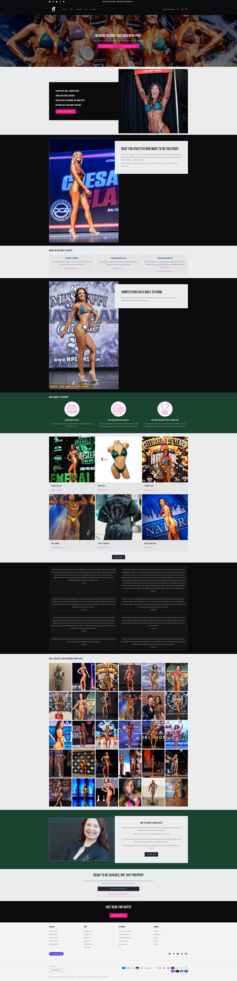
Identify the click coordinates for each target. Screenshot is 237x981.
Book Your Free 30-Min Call (65, 111)
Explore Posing (117, 268)
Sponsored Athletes (54, 944)
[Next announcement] (146, 2)
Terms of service (87, 976)
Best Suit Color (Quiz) (124, 934)
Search (155, 944)
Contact (156, 937)
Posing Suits (87, 937)
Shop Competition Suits (129, 46)
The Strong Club (53, 941)
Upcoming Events (123, 944)
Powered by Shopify (64, 976)
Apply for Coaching (108, 46)
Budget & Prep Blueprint (125, 937)
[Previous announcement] (91, 2)
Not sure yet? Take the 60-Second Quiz (118, 894)
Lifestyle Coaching (53, 937)
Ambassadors (157, 934)
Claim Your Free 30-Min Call (118, 889)
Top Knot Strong (56, 976)
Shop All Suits (118, 557)
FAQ (120, 947)
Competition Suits (88, 931)
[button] (65, 9)
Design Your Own (56, 490)
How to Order (87, 947)
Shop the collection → (118, 915)
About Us (156, 931)
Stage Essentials (88, 944)
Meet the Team (151, 854)
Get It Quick (147, 547)
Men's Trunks (87, 941)
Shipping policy (95, 976)
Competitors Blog (123, 941)
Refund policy (72, 976)
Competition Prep (53, 931)
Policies (156, 941)
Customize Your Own (150, 490)
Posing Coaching (53, 934)
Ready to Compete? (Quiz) (125, 931)
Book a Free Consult (70, 268)
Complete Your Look (103, 547)
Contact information (104, 976)
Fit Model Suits (87, 934)
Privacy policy (79, 976)
